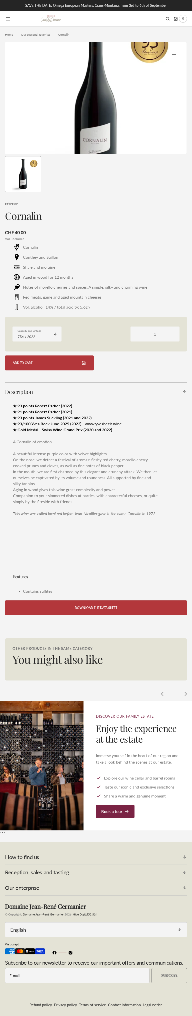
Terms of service (92, 1005)
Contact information (124, 1005)
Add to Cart (22, 363)
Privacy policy (65, 1005)
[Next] (182, 694)
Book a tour (111, 811)
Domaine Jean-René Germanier (43, 914)
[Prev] (166, 694)
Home (9, 34)
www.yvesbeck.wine (103, 423)
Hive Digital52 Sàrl (85, 914)
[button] (8, 19)
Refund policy (41, 1005)
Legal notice (152, 1005)
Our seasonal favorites (35, 34)
